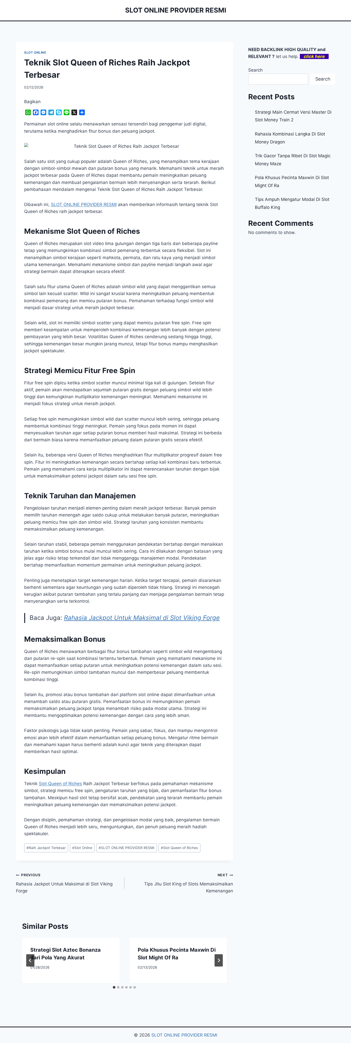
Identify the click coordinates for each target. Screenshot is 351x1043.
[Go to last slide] (30, 960)
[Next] (219, 960)
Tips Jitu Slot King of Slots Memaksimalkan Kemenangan (188, 883)
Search (255, 70)
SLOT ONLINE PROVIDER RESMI (126, 848)
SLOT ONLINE (35, 52)
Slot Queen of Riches (60, 783)
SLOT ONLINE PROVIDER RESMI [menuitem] (84, 204)
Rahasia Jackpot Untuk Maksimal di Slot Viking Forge (142, 617)
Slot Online (82, 848)
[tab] (114, 987)
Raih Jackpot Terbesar (46, 848)
